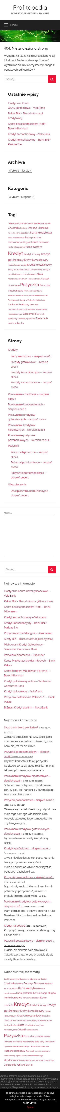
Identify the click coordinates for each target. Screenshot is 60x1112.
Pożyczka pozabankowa (37, 1036)
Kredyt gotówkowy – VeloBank (23, 691)
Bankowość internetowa (34, 223)
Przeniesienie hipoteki (39, 295)
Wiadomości (29, 313)
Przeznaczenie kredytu (17, 300)
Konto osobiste (34, 246)
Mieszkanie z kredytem (17, 279)
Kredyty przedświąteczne (41, 1020)
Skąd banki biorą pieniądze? (21, 727)
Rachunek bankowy (18, 304)
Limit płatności (29, 274)
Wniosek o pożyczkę (26, 319)
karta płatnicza (33, 237)
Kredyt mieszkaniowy (39, 264)
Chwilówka (14, 228)
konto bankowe (40, 242)
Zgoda (30, 1107)
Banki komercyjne (15, 223)
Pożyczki (13, 445)
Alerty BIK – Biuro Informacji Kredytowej (29, 639)
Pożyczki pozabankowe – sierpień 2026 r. (29, 800)
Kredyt (15, 253)
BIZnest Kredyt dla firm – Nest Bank (26, 707)
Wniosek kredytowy (26, 1060)
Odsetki (45, 278)
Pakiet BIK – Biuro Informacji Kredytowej (29, 601)
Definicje (23, 228)
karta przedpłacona (16, 238)
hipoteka (11, 233)
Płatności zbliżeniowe (36, 300)
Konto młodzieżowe (16, 247)
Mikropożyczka (34, 279)
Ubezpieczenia (17, 484)
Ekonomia (43, 228)
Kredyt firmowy (32, 254)
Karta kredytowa (41, 232)
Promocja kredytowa (33, 291)
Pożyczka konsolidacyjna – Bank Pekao (28, 633)
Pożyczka (29, 284)
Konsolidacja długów (19, 242)
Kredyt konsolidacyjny (36, 260)
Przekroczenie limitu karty (19, 295)
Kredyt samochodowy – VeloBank (29, 134)
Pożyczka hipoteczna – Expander (24, 655)
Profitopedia (30, 7)
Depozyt (32, 228)
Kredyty (13, 349)
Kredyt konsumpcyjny (17, 265)
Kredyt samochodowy (33, 270)
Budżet (47, 223)
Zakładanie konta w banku (18, 1064)
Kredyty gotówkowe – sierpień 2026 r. (27, 848)
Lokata (39, 274)
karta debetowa (23, 233)
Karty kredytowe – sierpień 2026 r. (31, 356)
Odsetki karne (14, 285)
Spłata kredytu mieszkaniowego (29, 1056)
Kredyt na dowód (15, 270)
